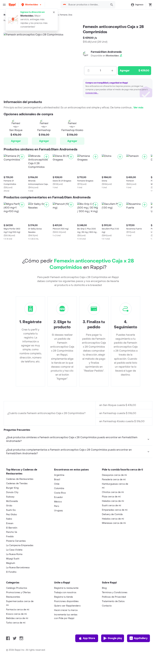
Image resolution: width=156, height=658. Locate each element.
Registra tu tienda (63, 596)
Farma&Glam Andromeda (106, 51)
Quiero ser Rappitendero (67, 605)
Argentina (59, 475)
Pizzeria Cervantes (16, 541)
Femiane (63, 15)
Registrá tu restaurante (66, 588)
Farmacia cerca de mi (17, 609)
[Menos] (88, 71)
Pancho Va (11, 532)
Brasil (57, 479)
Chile (56, 484)
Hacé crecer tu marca (66, 610)
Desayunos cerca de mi (114, 475)
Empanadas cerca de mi (115, 510)
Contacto (107, 605)
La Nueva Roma (14, 554)
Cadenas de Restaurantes (19, 479)
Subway (10, 496)
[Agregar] (22, 156)
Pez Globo (11, 514)
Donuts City (12, 492)
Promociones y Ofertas (18, 592)
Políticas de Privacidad (114, 596)
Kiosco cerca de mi (16, 614)
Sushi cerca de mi (111, 505)
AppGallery (140, 638)
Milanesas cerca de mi (114, 523)
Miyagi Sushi (12, 558)
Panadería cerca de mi (114, 479)
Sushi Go (11, 510)
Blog (104, 588)
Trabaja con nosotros (65, 592)
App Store (89, 638)
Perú (56, 506)
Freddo (10, 536)
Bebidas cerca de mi (17, 618)
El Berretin (11, 527)
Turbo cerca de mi (15, 622)
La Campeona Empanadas (19, 545)
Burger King (12, 488)
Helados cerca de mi (113, 501)
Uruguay (58, 510)
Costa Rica (60, 492)
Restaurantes (13, 596)
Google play (115, 638)
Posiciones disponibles (66, 601)
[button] (31, 4)
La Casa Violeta (14, 549)
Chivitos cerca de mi (113, 492)
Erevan (9, 523)
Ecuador (58, 497)
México (58, 501)
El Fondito (11, 572)
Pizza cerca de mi (111, 496)
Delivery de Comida (112, 514)
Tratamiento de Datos (113, 601)
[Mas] (112, 71)
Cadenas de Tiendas (17, 483)
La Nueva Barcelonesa (18, 567)
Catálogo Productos (16, 588)
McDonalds (12, 501)
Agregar (16, 141)
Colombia (59, 488)
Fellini (9, 519)
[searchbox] (87, 4)
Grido (9, 505)
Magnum (10, 563)
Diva (70, 15)
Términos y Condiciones (114, 592)
